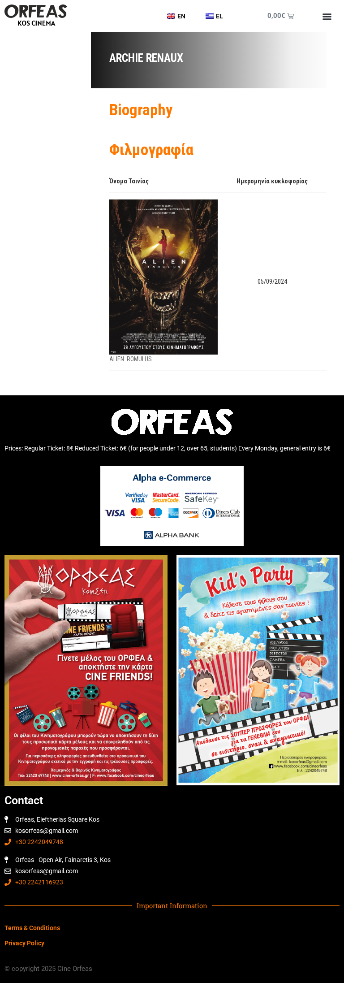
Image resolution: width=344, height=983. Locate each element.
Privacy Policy (24, 943)
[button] (326, 16)
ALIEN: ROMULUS (130, 359)
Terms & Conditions (32, 927)
